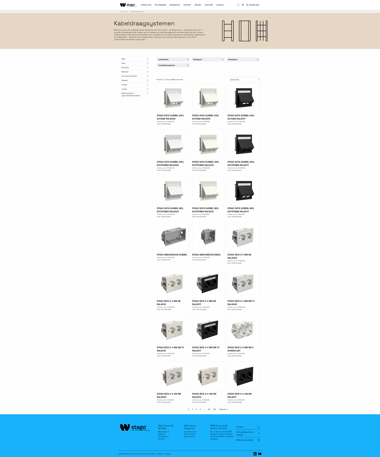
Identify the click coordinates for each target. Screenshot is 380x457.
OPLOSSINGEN (160, 5)
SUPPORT (187, 5)
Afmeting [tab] (125, 67)
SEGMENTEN (175, 5)
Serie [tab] (123, 63)
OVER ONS (209, 5)
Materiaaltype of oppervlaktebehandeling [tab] (131, 94)
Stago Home (124, 11)
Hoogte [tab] (124, 85)
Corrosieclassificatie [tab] (129, 76)
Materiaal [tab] (125, 72)
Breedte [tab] (125, 80)
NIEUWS (198, 5)
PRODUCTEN (146, 5)
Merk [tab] (123, 59)
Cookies (160, 454)
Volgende (222, 409)
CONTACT (220, 5)
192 (214, 409)
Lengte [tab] (124, 89)
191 (209, 409)
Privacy (167, 454)
